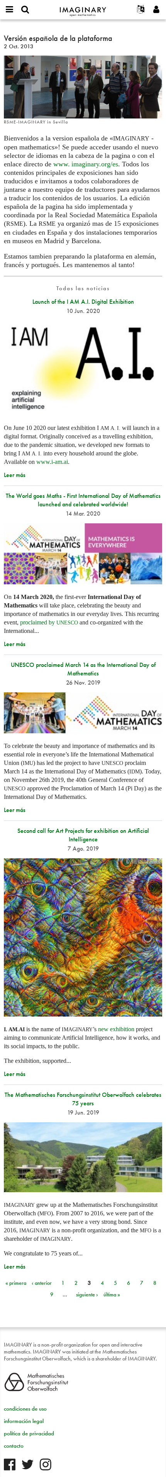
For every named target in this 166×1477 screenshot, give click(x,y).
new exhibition (116, 1029)
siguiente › (87, 1294)
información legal (24, 1421)
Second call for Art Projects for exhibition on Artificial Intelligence (83, 835)
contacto (14, 1445)
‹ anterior (42, 1282)
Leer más (14, 475)
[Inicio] (83, 8)
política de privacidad (29, 1433)
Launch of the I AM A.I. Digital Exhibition (83, 302)
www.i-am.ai (52, 461)
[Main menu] (9, 9)
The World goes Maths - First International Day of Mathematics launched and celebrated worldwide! (83, 500)
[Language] (141, 9)
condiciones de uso (25, 1408)
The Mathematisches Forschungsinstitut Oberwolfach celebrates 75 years (83, 1099)
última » (111, 1294)
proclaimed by (49, 622)
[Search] (25, 9)
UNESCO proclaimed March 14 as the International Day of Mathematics (83, 669)
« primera (15, 1282)
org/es (85, 164)
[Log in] (156, 9)
